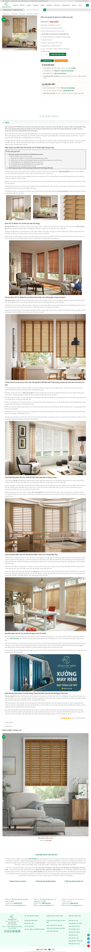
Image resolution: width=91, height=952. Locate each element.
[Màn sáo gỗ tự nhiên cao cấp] (45, 784)
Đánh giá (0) (9, 722)
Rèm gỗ (42, 5)
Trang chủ (15, 5)
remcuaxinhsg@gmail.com (18, 905)
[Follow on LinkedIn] (85, 1)
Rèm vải (29, 5)
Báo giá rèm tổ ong (74, 943)
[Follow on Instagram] (77, 1)
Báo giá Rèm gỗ (73, 935)
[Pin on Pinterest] (49, 116)
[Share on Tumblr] (57, 116)
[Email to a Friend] (46, 116)
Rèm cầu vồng (66, 5)
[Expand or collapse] (84, 151)
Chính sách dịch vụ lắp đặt (54, 925)
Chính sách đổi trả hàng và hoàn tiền (56, 921)
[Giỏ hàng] (87, 5)
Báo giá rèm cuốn (74, 938)
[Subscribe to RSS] (83, 1)
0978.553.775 (10, 9)
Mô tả (7, 122)
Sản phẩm (14, 14)
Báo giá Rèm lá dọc (74, 926)
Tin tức (80, 5)
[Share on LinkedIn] (54, 116)
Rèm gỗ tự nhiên (32, 14)
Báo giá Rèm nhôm (74, 929)
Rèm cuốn (35, 5)
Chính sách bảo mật (52, 931)
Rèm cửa (22, 5)
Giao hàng (8, 726)
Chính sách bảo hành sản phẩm (56, 928)
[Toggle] (3, 122)
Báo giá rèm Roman (74, 932)
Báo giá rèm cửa (29, 923)
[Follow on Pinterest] (82, 1)
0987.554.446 (19, 9)
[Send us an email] (80, 1)
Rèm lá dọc (57, 5)
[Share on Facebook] (40, 116)
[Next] (7, 846)
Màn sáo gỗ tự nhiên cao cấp (45, 838)
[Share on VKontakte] (51, 116)
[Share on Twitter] (43, 116)
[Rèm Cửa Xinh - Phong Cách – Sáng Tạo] (6, 5)
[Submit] (44, 10)
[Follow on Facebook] (76, 1)
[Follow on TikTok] (11, 931)
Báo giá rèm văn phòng (75, 940)
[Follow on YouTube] (86, 1)
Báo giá (74, 5)
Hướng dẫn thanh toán (30, 920)
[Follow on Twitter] (79, 1)
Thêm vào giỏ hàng (58, 54)
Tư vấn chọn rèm (29, 926)
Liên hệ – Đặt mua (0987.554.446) (34, 929)
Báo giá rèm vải (73, 920)
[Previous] (2, 846)
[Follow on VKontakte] (88, 1)
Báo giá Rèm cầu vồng (75, 923)
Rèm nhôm (49, 5)
